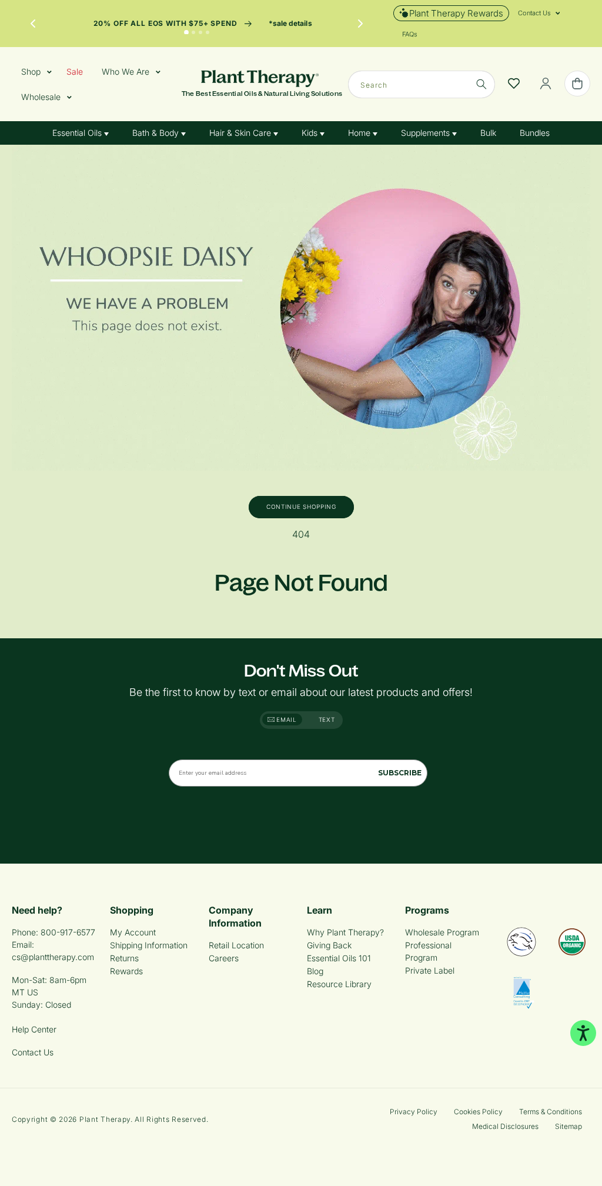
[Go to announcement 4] (207, 32)
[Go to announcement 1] (186, 32)
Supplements (426, 133)
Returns (124, 958)
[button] (534, 13)
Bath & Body (156, 133)
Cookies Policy (478, 1111)
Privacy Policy (413, 1111)
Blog (315, 971)
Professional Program (428, 951)
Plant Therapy (105, 1119)
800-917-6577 (68, 932)
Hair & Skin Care (241, 133)
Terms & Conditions (550, 1111)
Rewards (126, 971)
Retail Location (236, 945)
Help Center (34, 1029)
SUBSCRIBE (400, 772)
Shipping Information (149, 945)
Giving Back (329, 945)
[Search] (481, 84)
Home (360, 133)
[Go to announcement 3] (200, 32)
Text (327, 719)
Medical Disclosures (505, 1126)
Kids (311, 133)
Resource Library (339, 984)
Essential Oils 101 (339, 958)
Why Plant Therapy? (345, 932)
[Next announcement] (360, 23)
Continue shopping (301, 506)
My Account (133, 932)
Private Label (429, 970)
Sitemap (568, 1126)
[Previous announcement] (33, 23)
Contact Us (32, 1052)
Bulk (488, 133)
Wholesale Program (442, 932)
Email (286, 719)
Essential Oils (78, 133)
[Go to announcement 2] (193, 32)
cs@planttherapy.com (53, 957)
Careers (224, 958)
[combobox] (421, 84)
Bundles (535, 133)
